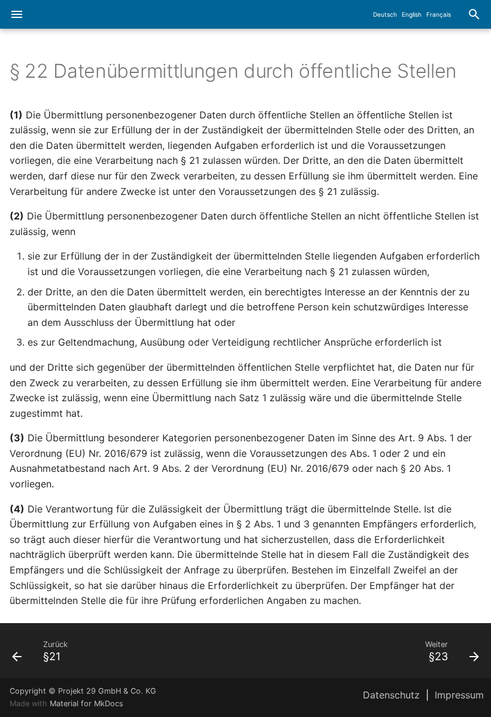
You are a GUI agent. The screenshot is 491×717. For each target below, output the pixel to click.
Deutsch (385, 14)
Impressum (459, 695)
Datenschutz (391, 695)
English (412, 14)
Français (438, 14)
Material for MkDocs (86, 703)
